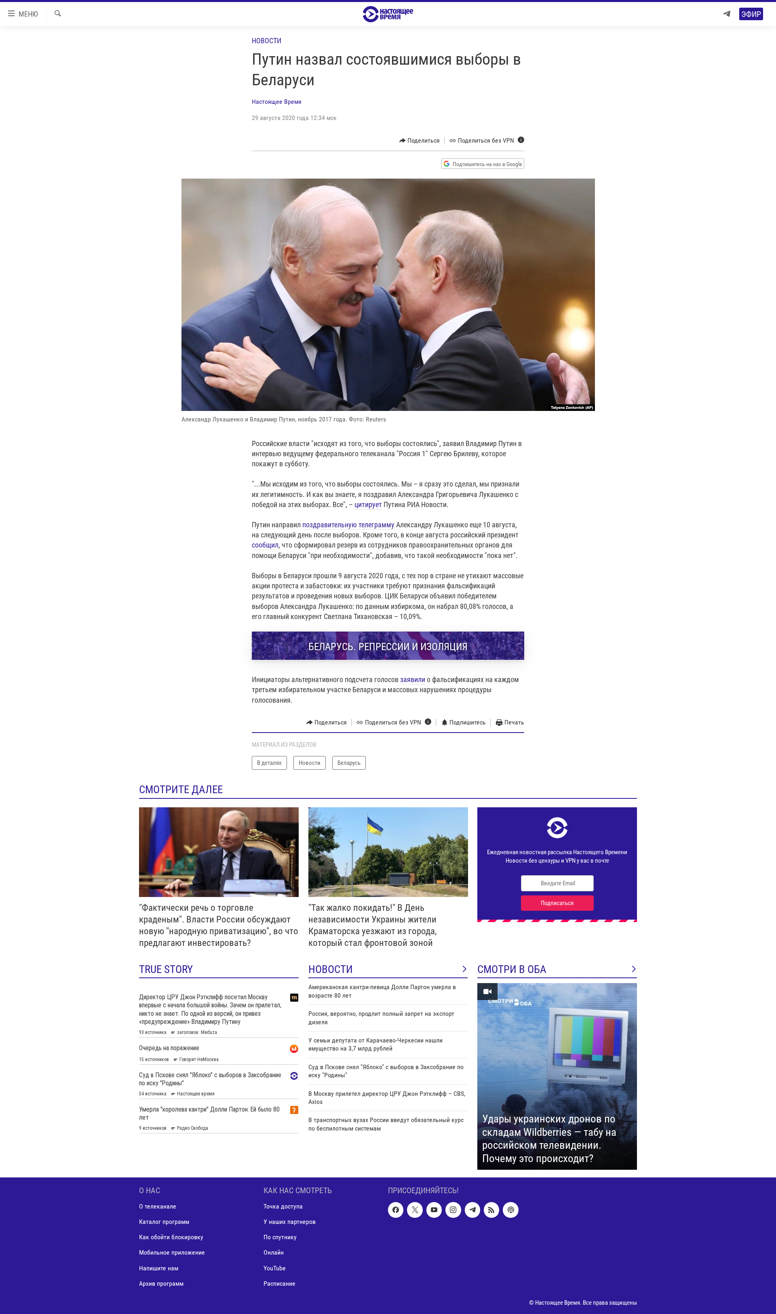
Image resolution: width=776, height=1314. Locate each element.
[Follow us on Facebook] (395, 1210)
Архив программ (161, 1283)
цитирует (368, 504)
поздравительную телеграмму (348, 524)
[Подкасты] (510, 1210)
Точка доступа (283, 1207)
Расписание (279, 1283)
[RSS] (491, 1210)
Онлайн (274, 1253)
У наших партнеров (290, 1222)
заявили (412, 679)
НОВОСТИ (330, 969)
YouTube (275, 1268)
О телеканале (157, 1207)
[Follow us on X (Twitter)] (414, 1210)
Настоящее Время (277, 101)
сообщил (265, 545)
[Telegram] (726, 14)
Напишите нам (158, 1268)
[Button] (419, 140)
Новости (266, 40)
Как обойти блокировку (171, 1237)
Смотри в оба (511, 969)
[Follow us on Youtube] (434, 1210)
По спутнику (280, 1237)
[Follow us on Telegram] (472, 1210)
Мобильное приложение (172, 1253)
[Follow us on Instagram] (453, 1210)
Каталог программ (164, 1222)
